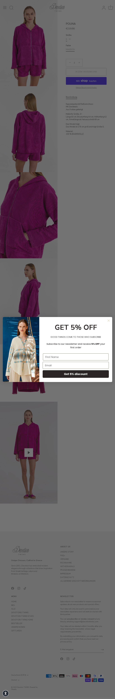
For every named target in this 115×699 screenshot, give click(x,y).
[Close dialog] (108, 320)
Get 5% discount (76, 374)
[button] (5, 693)
